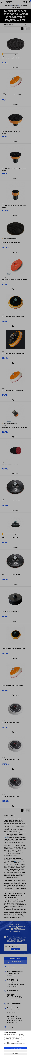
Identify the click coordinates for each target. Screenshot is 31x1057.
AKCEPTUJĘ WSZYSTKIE (16, 1048)
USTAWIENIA (15, 1053)
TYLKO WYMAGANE (15, 1051)
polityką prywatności (12, 1044)
